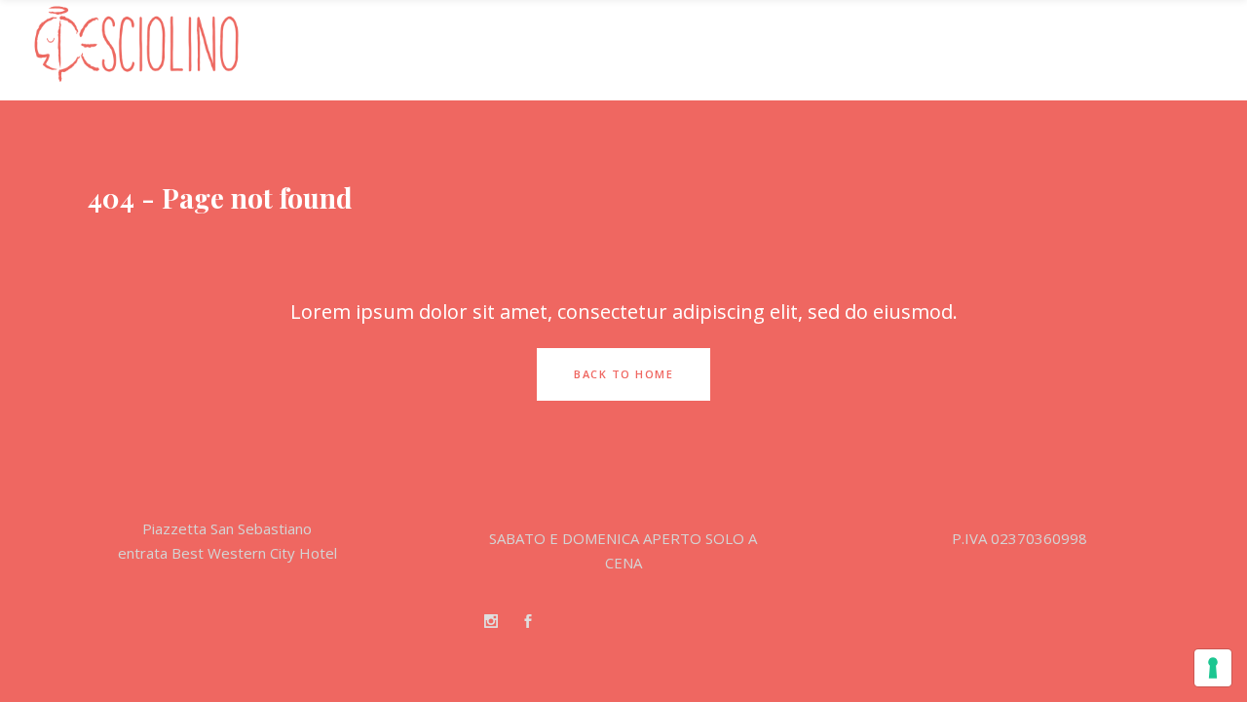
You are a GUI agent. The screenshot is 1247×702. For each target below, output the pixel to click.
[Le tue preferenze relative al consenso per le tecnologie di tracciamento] (1212, 667)
